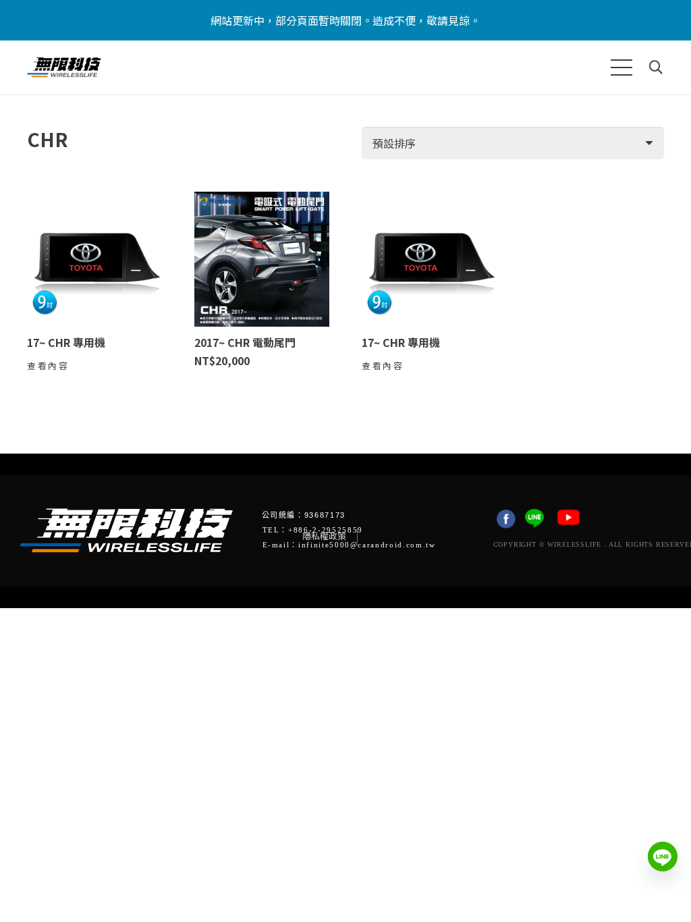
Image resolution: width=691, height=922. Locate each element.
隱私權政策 (324, 535)
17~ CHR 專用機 (66, 342)
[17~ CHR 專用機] (94, 259)
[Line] (663, 856)
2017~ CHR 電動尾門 (245, 342)
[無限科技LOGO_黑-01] (64, 67)
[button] (621, 67)
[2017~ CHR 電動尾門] (261, 259)
